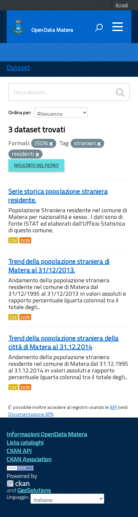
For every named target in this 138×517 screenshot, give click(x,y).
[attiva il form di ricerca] (99, 27)
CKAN (18, 483)
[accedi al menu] (117, 26)
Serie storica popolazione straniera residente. (58, 195)
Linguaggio (17, 497)
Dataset (18, 67)
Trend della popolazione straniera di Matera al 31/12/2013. (59, 265)
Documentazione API (30, 414)
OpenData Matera (52, 29)
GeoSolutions (34, 490)
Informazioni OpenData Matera (47, 434)
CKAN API (19, 450)
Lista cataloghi (25, 442)
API (113, 407)
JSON (25, 240)
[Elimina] (51, 144)
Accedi (122, 5)
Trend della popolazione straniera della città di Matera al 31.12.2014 (63, 342)
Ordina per (19, 112)
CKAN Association (29, 459)
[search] (120, 92)
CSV (13, 240)
